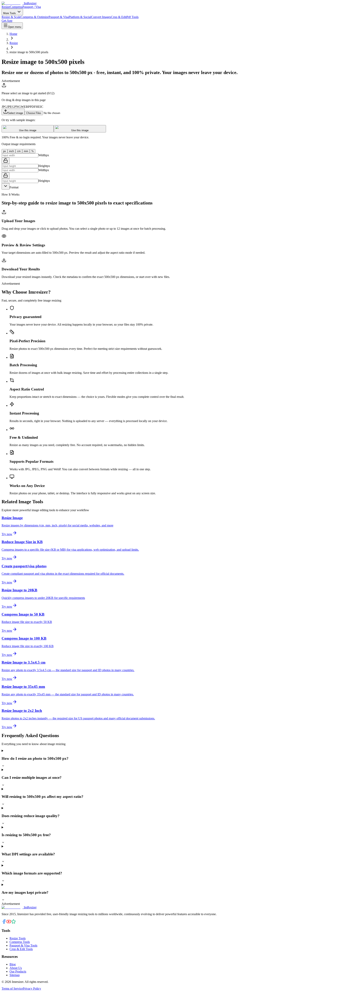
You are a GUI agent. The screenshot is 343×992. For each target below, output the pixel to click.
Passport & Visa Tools (23, 945)
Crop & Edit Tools (21, 949)
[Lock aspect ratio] (6, 160)
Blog (13, 964)
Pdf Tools (132, 17)
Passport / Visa (31, 7)
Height (42, 166)
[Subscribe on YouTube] (8, 923)
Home (13, 34)
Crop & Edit (118, 17)
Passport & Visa (59, 17)
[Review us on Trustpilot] (13, 923)
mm (26, 151)
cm (19, 151)
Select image (15, 113)
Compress (16, 7)
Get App (7, 20)
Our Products (18, 971)
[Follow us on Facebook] (4, 923)
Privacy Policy (32, 988)
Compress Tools (20, 942)
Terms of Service (12, 988)
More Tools (10, 13)
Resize (6, 7)
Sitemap (15, 975)
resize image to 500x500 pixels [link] (29, 52)
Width (42, 155)
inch (11, 151)
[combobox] (6, 186)
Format (14, 187)
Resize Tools (18, 938)
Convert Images (101, 17)
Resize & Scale (11, 17)
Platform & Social (80, 17)
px (4, 151)
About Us (16, 968)
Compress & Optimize (35, 17)
